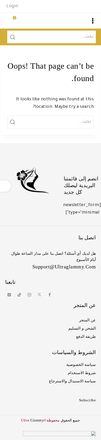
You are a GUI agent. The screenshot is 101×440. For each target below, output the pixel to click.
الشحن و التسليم (82, 328)
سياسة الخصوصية (81, 365)
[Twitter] (39, 295)
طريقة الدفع (86, 337)
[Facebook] (49, 295)
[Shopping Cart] (9, 21)
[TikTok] (19, 295)
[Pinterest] (9, 295)
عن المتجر (87, 320)
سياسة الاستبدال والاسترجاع (72, 381)
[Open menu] (93, 21)
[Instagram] (29, 295)
